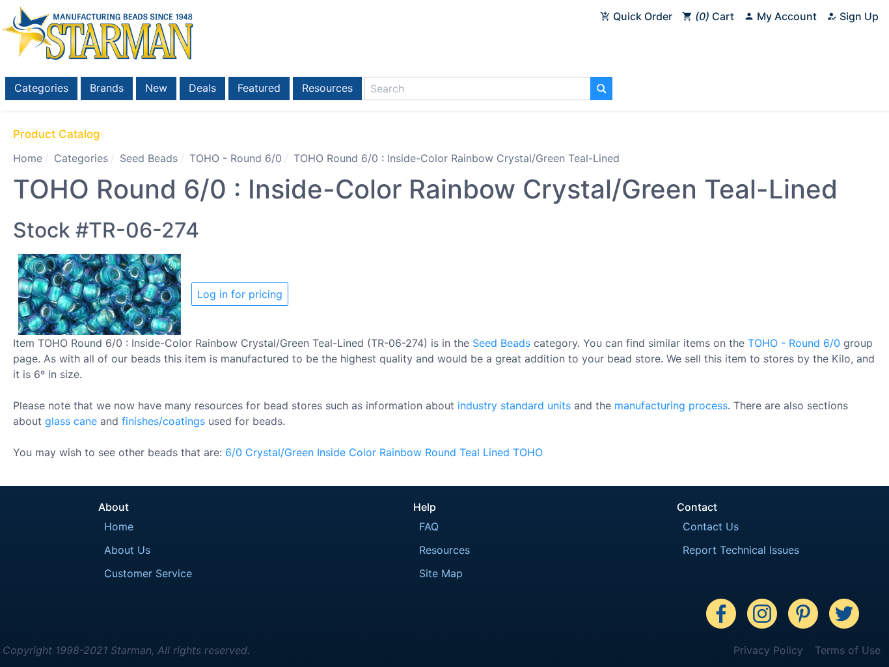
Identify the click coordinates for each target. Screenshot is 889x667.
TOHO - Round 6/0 (235, 158)
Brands (107, 87)
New (156, 87)
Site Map (441, 573)
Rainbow (400, 452)
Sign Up (858, 16)
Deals (202, 87)
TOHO (528, 452)
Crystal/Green (279, 452)
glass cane (71, 421)
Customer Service (148, 573)
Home (27, 158)
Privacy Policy (768, 650)
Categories (41, 87)
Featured (259, 87)
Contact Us (711, 526)
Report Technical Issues (741, 549)
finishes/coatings (163, 421)
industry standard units (514, 405)
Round (440, 452)
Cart (716, 16)
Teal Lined (484, 452)
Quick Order (641, 16)
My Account (785, 16)
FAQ (429, 526)
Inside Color (346, 452)
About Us (127, 549)
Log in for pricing (239, 294)
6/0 (233, 452)
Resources (327, 87)
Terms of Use (848, 650)
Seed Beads (149, 158)
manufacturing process (671, 405)
